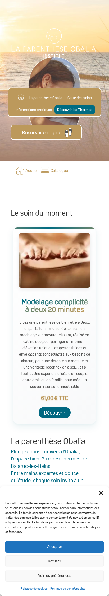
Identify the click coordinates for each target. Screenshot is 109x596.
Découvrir (54, 412)
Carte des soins (79, 98)
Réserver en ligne (41, 132)
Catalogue (59, 170)
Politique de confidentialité (67, 588)
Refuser (54, 561)
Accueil (31, 170)
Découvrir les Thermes (74, 109)
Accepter (54, 546)
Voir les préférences (54, 575)
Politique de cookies (34, 588)
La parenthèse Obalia (45, 98)
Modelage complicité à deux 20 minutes (54, 305)
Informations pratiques (34, 109)
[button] (101, 493)
